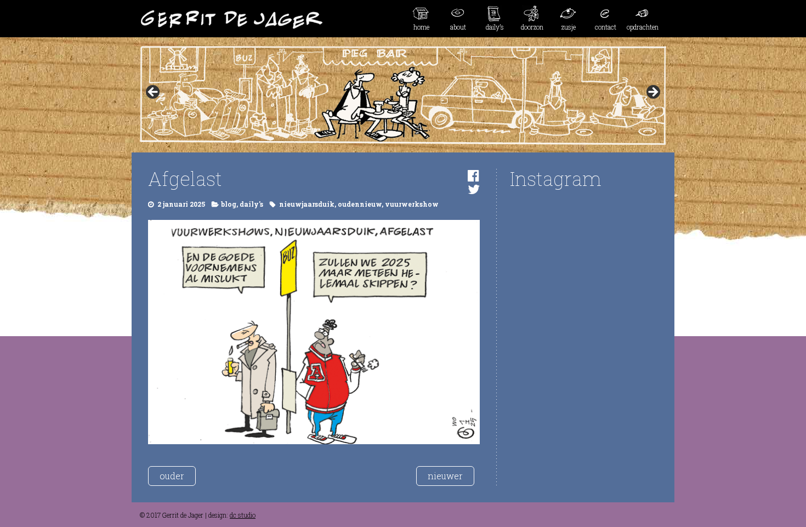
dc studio (243, 515)
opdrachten (643, 26)
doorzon (532, 26)
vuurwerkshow (412, 204)
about (458, 26)
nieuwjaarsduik (306, 204)
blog (228, 204)
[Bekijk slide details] (403, 95)
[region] (403, 95)
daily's (251, 204)
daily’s (495, 26)
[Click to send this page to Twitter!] (474, 189)
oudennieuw (360, 204)
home (421, 26)
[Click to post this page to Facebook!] (473, 175)
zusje (568, 26)
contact (605, 26)
